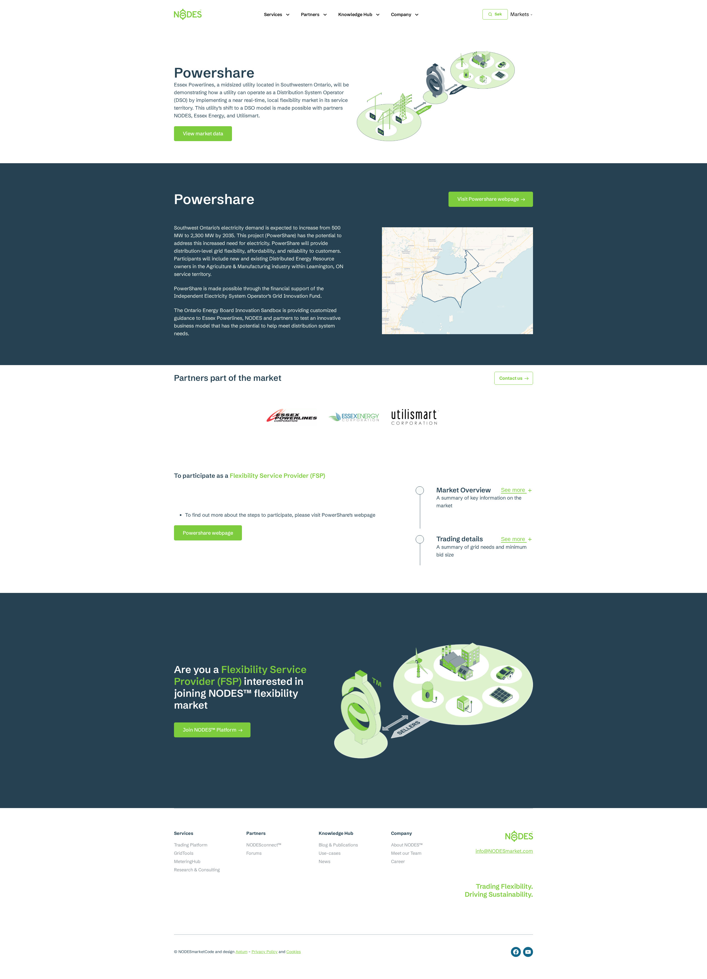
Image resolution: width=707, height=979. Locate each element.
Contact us (511, 378)
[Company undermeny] (416, 14)
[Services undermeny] (287, 14)
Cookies (293, 951)
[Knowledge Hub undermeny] (377, 14)
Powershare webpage (208, 533)
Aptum (241, 951)
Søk (498, 14)
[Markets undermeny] (531, 14)
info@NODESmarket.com (504, 851)
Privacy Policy (265, 951)
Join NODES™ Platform (209, 730)
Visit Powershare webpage (488, 199)
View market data (203, 133)
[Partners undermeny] (325, 14)
